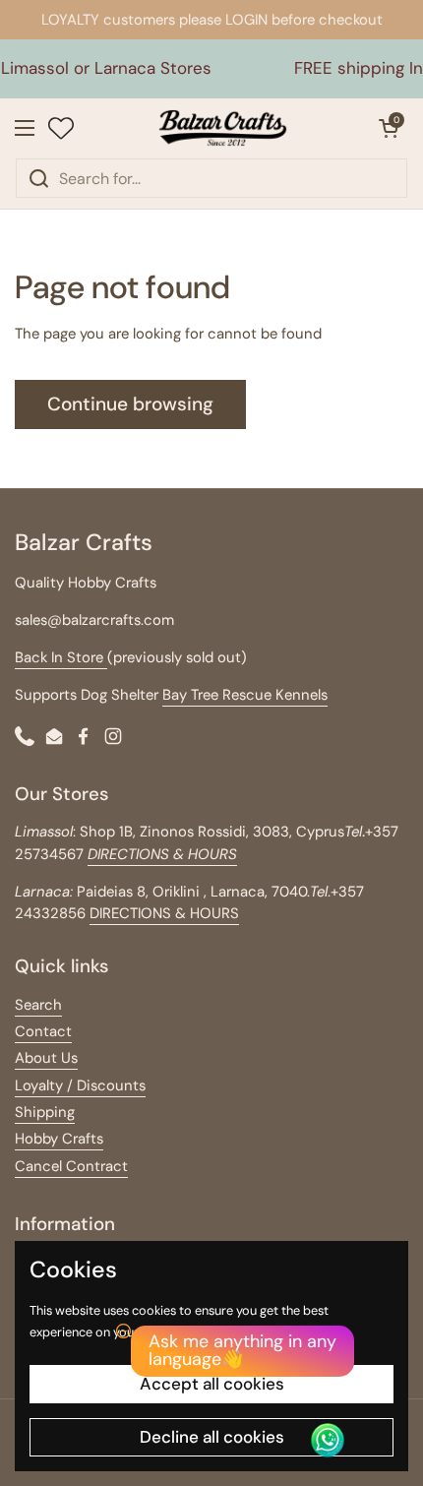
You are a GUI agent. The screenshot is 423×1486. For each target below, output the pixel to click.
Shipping (45, 1112)
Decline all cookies (212, 1437)
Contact (43, 1031)
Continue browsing (130, 404)
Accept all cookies (212, 1383)
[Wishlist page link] (61, 128)
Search (38, 1005)
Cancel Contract (71, 1166)
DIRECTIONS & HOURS (164, 913)
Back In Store (61, 657)
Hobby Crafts (59, 1138)
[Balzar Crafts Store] (223, 128)
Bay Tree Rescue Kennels (245, 695)
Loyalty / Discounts (80, 1085)
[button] (388, 128)
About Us (46, 1058)
